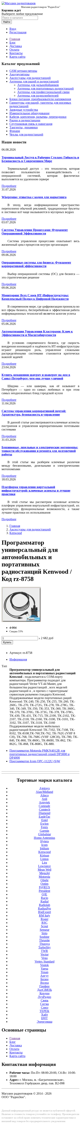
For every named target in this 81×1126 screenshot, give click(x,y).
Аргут (44, 975)
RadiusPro (44, 908)
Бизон (44, 979)
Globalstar (44, 834)
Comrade (44, 806)
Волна (44, 982)
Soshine (44, 936)
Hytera (44, 841)
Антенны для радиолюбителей (38, 95)
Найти (6, 21)
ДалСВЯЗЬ (44, 989)
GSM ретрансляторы (23, 70)
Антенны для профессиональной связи (43, 92)
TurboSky (44, 947)
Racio (44, 898)
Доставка (15, 46)
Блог (12, 42)
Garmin (44, 830)
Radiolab (44, 905)
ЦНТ (44, 1018)
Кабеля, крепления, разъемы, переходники (37, 116)
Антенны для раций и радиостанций (34, 81)
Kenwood (15, 533)
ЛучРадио (44, 997)
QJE (44, 894)
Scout (44, 926)
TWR (44, 951)
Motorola (44, 876)
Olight (44, 880)
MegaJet (44, 873)
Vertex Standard (44, 961)
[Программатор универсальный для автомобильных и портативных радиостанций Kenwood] (21, 621)
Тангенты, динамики (23, 127)
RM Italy (44, 915)
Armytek (44, 802)
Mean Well (44, 869)
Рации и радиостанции (24, 120)
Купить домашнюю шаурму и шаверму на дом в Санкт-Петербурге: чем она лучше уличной (36, 376)
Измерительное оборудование (29, 113)
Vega (44, 958)
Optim (44, 883)
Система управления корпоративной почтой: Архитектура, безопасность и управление (34, 412)
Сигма (44, 1004)
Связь (44, 1000)
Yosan (44, 972)
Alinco (44, 795)
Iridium (44, 848)
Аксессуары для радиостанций (30, 78)
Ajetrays (44, 788)
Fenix (44, 827)
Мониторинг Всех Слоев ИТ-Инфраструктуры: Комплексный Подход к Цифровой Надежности (35, 297)
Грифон (44, 986)
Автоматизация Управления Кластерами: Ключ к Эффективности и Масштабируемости (37, 333)
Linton (44, 859)
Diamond (44, 813)
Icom (44, 845)
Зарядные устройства (23, 109)
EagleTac (44, 816)
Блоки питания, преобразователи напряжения (40, 99)
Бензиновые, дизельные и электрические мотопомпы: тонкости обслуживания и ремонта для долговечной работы (40, 451)
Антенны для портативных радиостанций (45, 88)
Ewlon (44, 823)
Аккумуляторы (19, 74)
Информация (18, 659)
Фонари (14, 131)
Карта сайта (17, 56)
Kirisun (44, 855)
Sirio (44, 933)
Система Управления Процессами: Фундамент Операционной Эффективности (35, 231)
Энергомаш (44, 1021)
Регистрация (17, 32)
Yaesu (44, 968)
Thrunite (44, 940)
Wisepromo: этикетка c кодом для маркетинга (34, 197)
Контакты (16, 53)
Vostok (44, 965)
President (44, 890)
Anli (44, 799)
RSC (44, 922)
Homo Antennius (44, 837)
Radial (44, 901)
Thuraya (44, 944)
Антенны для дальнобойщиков (38, 85)
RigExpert (44, 912)
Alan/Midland (44, 791)
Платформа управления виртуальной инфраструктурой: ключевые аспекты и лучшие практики (36, 490)
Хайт (44, 1014)
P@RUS (44, 887)
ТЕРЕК (44, 1011)
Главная (14, 39)
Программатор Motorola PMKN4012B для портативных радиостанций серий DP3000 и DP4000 (39, 754)
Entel (44, 820)
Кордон (45, 993)
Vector (44, 954)
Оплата (14, 49)
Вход (12, 28)
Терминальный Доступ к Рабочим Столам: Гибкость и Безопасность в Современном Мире (40, 159)
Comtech (44, 809)
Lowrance (44, 866)
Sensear (44, 929)
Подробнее (9, 186)
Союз (44, 1007)
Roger (44, 919)
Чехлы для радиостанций (26, 134)
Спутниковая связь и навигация (30, 124)
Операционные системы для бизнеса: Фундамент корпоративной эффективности (36, 264)
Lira (44, 862)
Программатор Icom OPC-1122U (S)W (34, 761)
